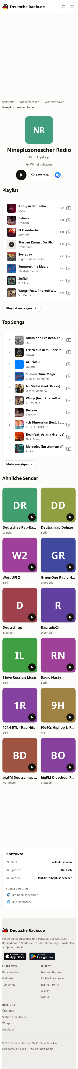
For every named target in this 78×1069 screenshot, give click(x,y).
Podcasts (7, 978)
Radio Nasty (51, 677)
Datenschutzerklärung (14, 1048)
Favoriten (42, 175)
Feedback (8, 1029)
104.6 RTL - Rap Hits (19, 727)
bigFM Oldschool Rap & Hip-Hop (58, 777)
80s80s (45, 991)
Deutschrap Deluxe (57, 527)
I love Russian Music (20, 677)
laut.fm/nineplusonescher (55, 878)
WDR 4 (45, 997)
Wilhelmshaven (54, 102)
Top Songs (8, 984)
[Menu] (72, 7)
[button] (19, 505)
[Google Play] (42, 956)
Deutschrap (12, 627)
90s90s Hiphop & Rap (58, 727)
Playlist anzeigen (19, 308)
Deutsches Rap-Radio (20, 527)
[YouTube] (68, 208)
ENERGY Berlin (50, 984)
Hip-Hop (43, 157)
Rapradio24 (50, 627)
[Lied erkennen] (57, 175)
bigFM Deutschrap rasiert (20, 777)
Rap (31, 157)
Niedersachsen (29, 102)
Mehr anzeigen (17, 464)
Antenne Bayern (51, 972)
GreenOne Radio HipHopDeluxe (58, 577)
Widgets (7, 1023)
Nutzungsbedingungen (41, 1048)
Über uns (8, 1011)
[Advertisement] (39, 57)
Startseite (8, 102)
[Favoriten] (63, 7)
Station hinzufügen (14, 1017)
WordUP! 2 (11, 577)
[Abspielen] (21, 175)
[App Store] (15, 956)
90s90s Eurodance (52, 978)
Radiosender (10, 972)
